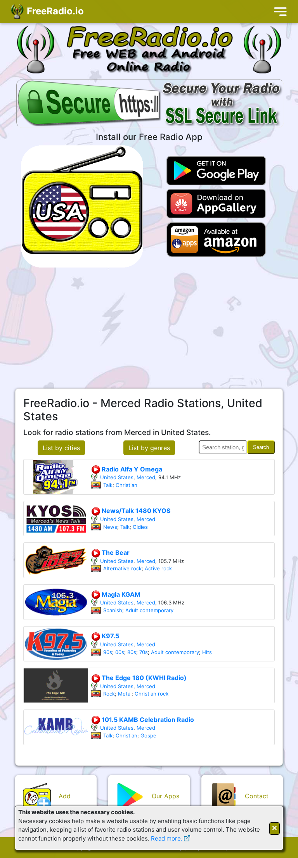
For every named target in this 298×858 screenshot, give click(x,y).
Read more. (166, 838)
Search (261, 447)
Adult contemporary (149, 610)
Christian (126, 485)
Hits (207, 652)
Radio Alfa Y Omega (131, 469)
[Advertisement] (149, 328)
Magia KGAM (120, 594)
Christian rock (151, 694)
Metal (125, 694)
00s (119, 652)
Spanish (112, 610)
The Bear (115, 552)
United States (116, 477)
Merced (146, 477)
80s (131, 652)
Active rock (158, 568)
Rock (109, 694)
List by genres (149, 448)
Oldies (140, 527)
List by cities (61, 448)
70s (143, 652)
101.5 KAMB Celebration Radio (147, 719)
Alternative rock (122, 568)
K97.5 (109, 636)
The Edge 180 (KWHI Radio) (143, 678)
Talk (108, 485)
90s (107, 652)
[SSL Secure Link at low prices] (150, 104)
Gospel (149, 735)
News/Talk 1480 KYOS (135, 510)
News (110, 527)
